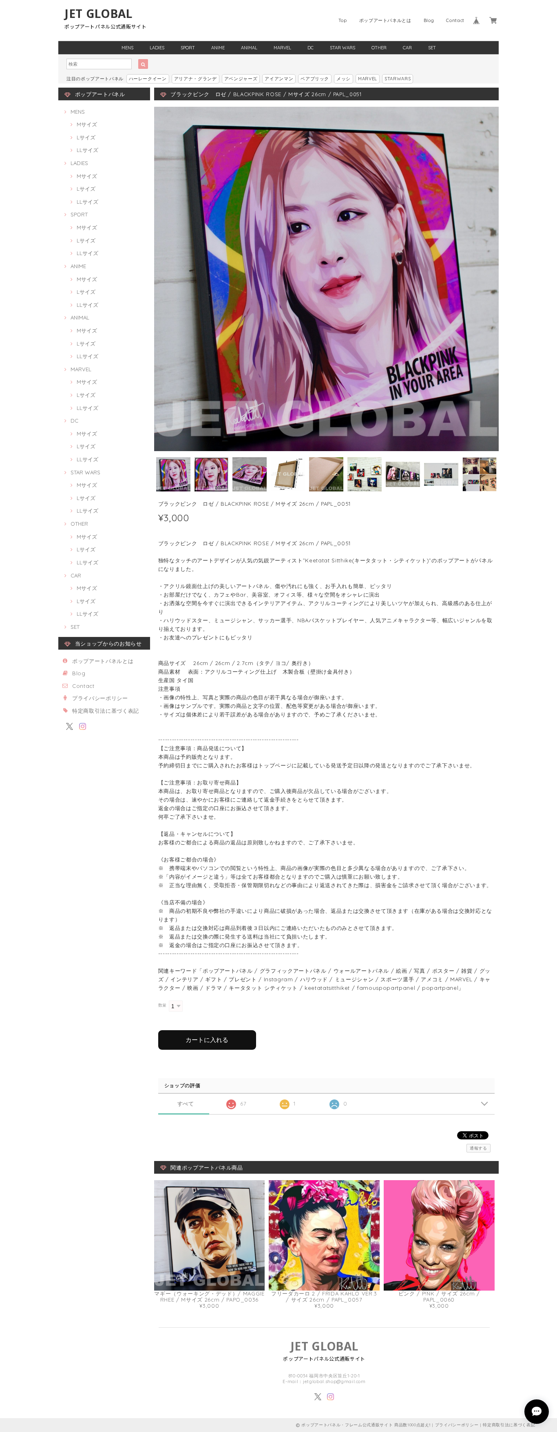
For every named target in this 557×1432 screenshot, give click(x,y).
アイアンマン (279, 79)
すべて (185, 1103)
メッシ (343, 79)
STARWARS (398, 79)
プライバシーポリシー (100, 698)
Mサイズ (87, 124)
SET (432, 48)
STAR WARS (342, 48)
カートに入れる (207, 1040)
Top (342, 20)
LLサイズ (87, 150)
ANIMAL (249, 48)
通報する (478, 1148)
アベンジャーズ (241, 79)
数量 (162, 1005)
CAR (407, 48)
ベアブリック (315, 79)
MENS (127, 48)
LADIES (157, 48)
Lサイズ (86, 137)
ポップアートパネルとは (385, 20)
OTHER (379, 48)
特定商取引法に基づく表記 (105, 710)
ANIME (218, 48)
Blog (429, 20)
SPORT (188, 48)
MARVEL (282, 48)
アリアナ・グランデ (195, 79)
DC (310, 48)
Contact (455, 20)
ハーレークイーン (148, 79)
